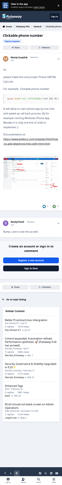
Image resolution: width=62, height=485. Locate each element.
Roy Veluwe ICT (12, 323)
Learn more (6, 5)
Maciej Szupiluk (19, 57)
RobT (7, 388)
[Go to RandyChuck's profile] (5, 223)
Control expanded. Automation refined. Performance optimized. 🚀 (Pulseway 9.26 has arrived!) (30, 342)
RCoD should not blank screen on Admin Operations (29, 405)
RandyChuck (17, 221)
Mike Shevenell (12, 410)
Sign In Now (31, 268)
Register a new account (31, 260)
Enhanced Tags (14, 386)
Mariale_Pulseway (13, 348)
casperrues (11, 417)
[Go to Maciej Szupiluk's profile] (5, 59)
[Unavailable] (31, 158)
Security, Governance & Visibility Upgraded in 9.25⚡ (30, 365)
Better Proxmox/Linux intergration (26, 320)
